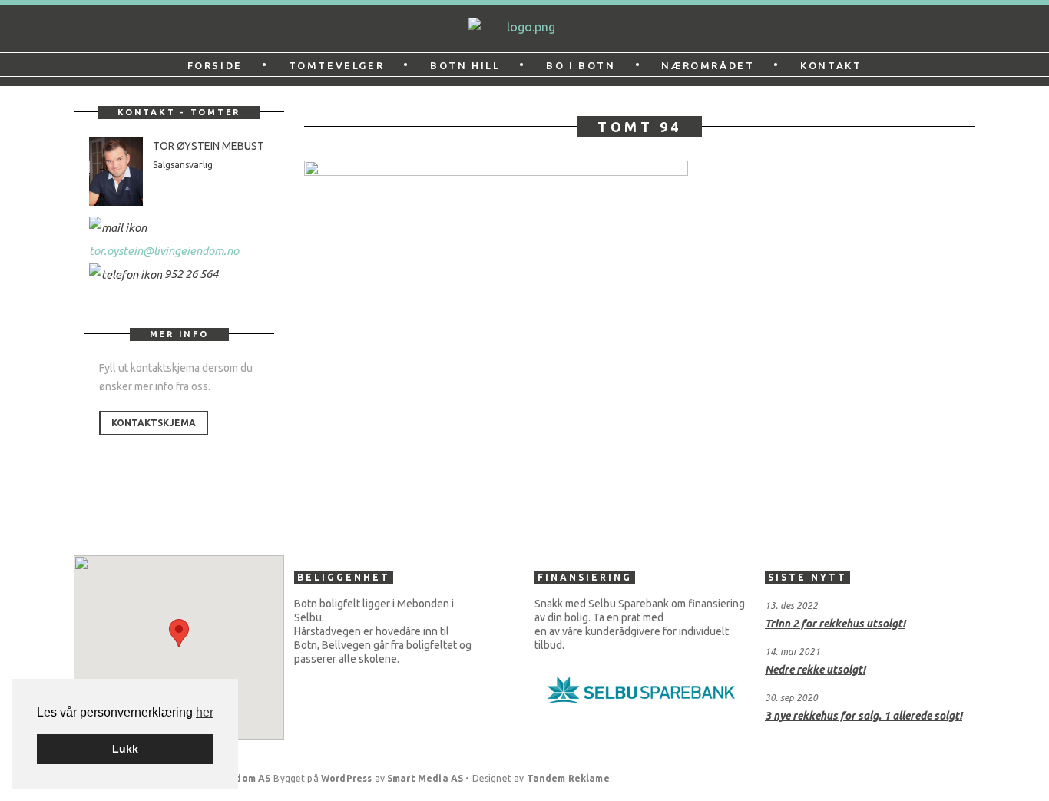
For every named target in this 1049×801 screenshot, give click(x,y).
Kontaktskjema (153, 423)
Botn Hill (465, 65)
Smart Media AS (425, 778)
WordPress (346, 778)
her (204, 712)
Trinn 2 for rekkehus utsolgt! (835, 623)
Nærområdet (707, 65)
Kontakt (831, 65)
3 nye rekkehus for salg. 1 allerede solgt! (863, 716)
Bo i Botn (580, 65)
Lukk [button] (125, 749)
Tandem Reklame (568, 778)
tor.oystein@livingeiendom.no (164, 250)
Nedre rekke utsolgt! (815, 670)
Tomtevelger (337, 65)
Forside (215, 65)
